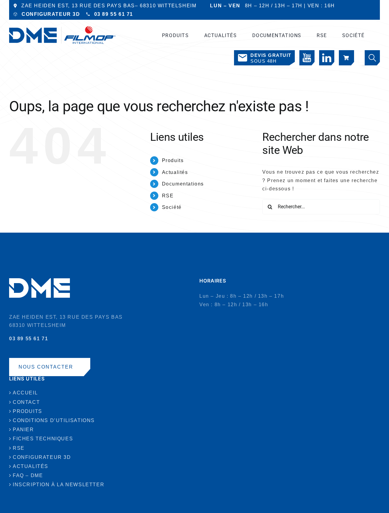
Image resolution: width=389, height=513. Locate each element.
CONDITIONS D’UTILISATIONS (54, 420)
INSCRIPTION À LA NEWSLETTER (58, 484)
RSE (168, 195)
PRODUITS (27, 411)
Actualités (175, 172)
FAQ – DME (28, 475)
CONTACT (26, 402)
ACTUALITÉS (30, 466)
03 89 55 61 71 (113, 14)
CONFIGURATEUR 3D (51, 14)
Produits (173, 160)
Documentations (183, 183)
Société (172, 207)
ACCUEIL (25, 392)
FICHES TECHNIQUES (43, 438)
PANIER (23, 429)
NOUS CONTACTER (46, 366)
